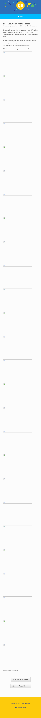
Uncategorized (14, 670)
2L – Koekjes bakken (21, 679)
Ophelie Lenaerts (32, 26)
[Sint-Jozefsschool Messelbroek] (20, 5)
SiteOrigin (20, 707)
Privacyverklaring (26, 703)
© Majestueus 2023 (15, 703)
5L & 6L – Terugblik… (20, 686)
